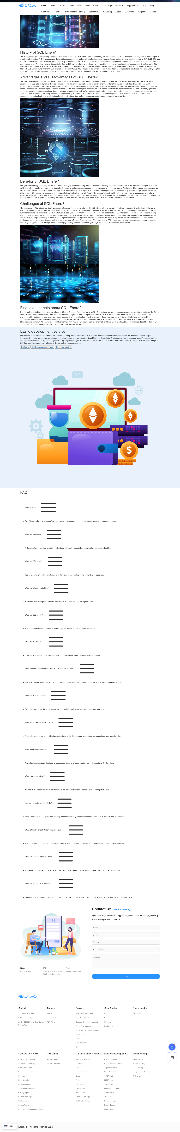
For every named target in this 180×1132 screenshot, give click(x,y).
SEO (53, 6)
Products (45, 12)
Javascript (80, 1063)
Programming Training (75, 12)
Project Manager (24, 1084)
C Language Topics (25, 1097)
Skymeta (107, 1022)
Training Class (81, 1043)
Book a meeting (122, 909)
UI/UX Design (81, 1034)
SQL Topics (108, 1084)
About (49, 1014)
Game (78, 1039)
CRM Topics (80, 1088)
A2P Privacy (51, 1022)
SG (105, 1014)
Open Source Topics (83, 1097)
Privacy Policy (52, 1018)
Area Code (137, 1014)
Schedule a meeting (63, 347)
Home (43, 6)
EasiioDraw (94, 12)
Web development (25, 1068)
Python (78, 1080)
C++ (77, 1047)
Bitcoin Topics (109, 1105)
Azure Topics (109, 1093)
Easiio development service (42, 347)
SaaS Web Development (85, 1018)
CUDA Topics (109, 1076)
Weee (106, 1018)
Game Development (83, 1026)
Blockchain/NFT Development (87, 1030)
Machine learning (82, 1072)
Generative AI (75, 6)
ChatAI (62, 6)
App (144, 6)
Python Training (139, 1063)
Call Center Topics (83, 1101)
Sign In (153, 12)
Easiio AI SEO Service (26, 1059)
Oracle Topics (109, 1109)
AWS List (107, 1097)
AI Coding (107, 12)
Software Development (27, 1072)
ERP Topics (80, 1084)
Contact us (25, 347)
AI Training (137, 1076)
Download (129, 12)
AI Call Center (52, 1059)
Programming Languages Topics (30, 1109)
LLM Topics (108, 1080)
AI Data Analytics (92, 6)
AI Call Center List (54, 1063)
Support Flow (132, 6)
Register (141, 12)
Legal (118, 12)
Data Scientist (23, 1080)
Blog (152, 6)
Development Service (113, 6)
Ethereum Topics (110, 1101)
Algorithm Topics (110, 1068)
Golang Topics (23, 1093)
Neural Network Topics (113, 1063)
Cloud (78, 1076)
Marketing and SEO (83, 1059)
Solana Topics (23, 1105)
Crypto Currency (110, 1059)
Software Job (23, 1076)
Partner (58, 12)
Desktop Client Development (87, 1022)
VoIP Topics (80, 1093)
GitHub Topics (23, 1101)
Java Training (138, 1059)
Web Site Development (84, 1014)
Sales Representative (26, 1088)
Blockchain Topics (111, 1072)
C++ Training (138, 1068)
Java (77, 1068)
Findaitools (108, 1026)
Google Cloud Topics (112, 1088)
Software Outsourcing (26, 1063)
